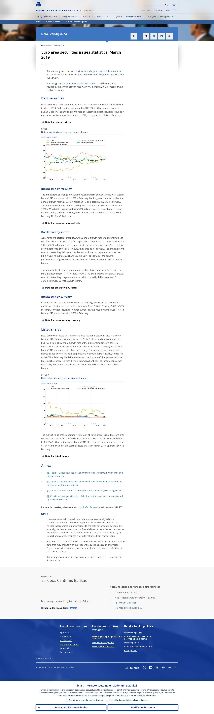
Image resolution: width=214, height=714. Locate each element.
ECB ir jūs (158, 10)
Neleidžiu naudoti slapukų (143, 707)
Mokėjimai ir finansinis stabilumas (76, 17)
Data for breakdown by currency (62, 320)
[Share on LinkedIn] (161, 36)
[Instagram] (157, 667)
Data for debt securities (58, 122)
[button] (170, 5)
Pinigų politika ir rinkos (47, 17)
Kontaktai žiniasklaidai (56, 608)
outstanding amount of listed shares (76, 84)
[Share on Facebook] (153, 36)
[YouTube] (163, 667)
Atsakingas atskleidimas (103, 647)
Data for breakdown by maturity (62, 223)
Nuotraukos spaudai (69, 645)
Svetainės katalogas (44, 658)
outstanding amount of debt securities (101, 71)
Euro (109, 17)
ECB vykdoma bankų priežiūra (160, 17)
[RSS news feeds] (175, 667)
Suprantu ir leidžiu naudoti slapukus (71, 707)
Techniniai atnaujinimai (103, 643)
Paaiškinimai (66, 641)
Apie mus (146, 10)
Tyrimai (118, 17)
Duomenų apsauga (133, 633)
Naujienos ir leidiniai (134, 17)
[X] (144, 667)
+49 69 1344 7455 (127, 603)
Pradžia (38, 22)
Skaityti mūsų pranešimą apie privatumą (86, 700)
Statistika (98, 17)
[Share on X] (146, 36)
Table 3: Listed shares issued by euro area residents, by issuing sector (86, 491)
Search (166, 5)
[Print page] (134, 36)
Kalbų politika (130, 651)
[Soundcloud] (169, 667)
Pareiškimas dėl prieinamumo (138, 647)
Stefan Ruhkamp (91, 507)
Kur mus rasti (66, 652)
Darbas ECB (171, 10)
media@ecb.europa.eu (130, 608)
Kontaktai (64, 648)
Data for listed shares (57, 456)
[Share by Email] (169, 36)
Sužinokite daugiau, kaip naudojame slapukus (128, 700)
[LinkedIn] (150, 667)
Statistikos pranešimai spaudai (75, 22)
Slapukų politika (131, 643)
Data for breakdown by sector (61, 288)
